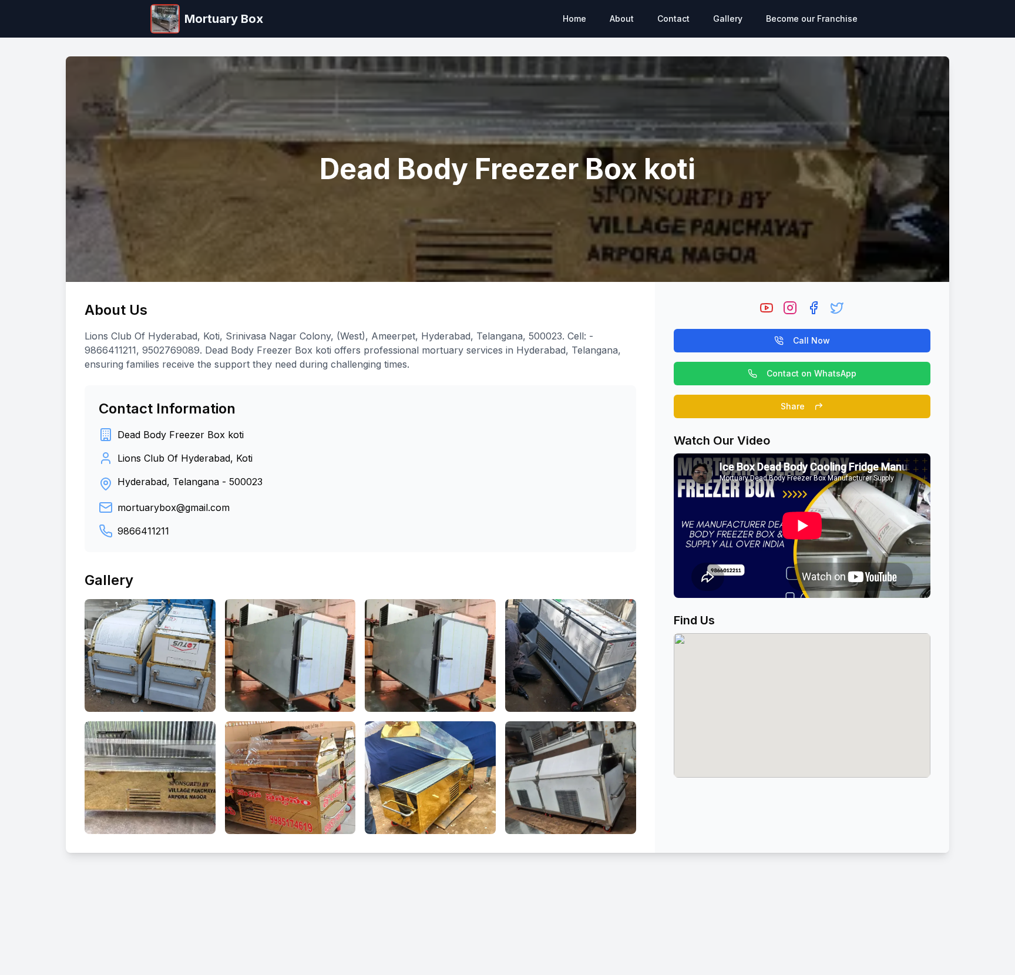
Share (793, 406)
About (622, 18)
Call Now (811, 340)
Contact (673, 18)
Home (574, 18)
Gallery (727, 18)
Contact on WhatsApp (811, 373)
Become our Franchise (812, 18)
